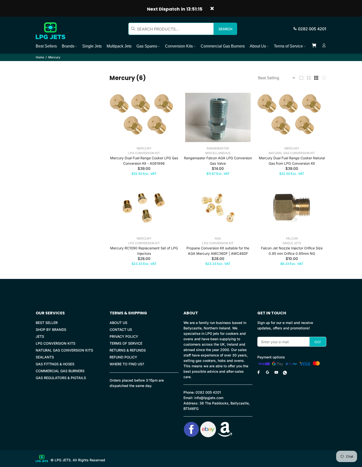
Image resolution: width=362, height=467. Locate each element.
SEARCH (225, 29)
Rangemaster (218, 148)
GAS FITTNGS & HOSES (55, 364)
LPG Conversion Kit (144, 153)
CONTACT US (121, 329)
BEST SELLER (47, 323)
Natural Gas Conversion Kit (292, 153)
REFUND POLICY (123, 357)
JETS (40, 336)
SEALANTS (45, 357)
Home (40, 57)
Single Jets (291, 243)
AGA (218, 238)
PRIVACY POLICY (124, 336)
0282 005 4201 (312, 28)
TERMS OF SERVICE (126, 343)
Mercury (144, 148)
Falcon (292, 238)
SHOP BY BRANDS (51, 329)
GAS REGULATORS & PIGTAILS (61, 378)
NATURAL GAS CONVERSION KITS (64, 350)
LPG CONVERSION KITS (55, 343)
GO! (317, 342)
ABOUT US (118, 323)
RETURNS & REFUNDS (128, 350)
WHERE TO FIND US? (127, 364)
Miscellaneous (217, 153)
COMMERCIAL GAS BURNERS (60, 371)
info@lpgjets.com (208, 398)
